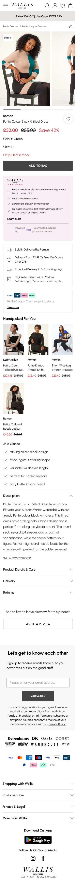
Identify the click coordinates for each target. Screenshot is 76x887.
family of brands (17, 715)
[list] (38, 70)
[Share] (70, 26)
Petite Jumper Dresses (34, 26)
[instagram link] (33, 858)
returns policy (56, 281)
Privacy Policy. (57, 724)
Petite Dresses (10, 26)
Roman (8, 116)
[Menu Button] (5, 5)
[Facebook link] (43, 858)
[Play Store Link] (38, 840)
